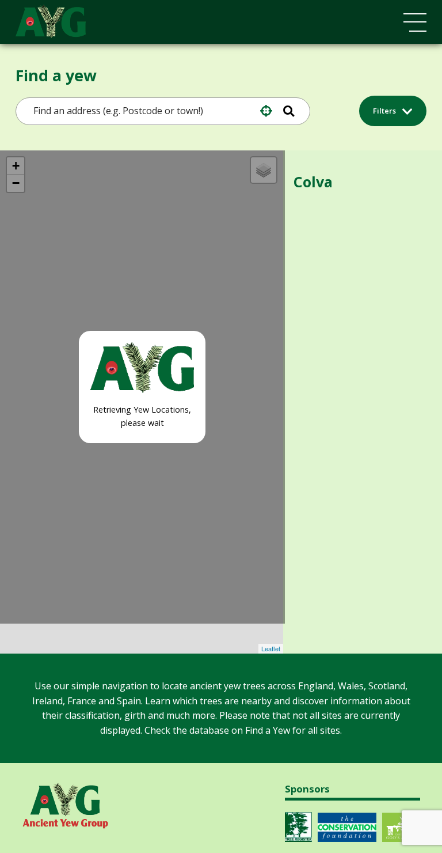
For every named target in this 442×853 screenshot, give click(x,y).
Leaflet (270, 648)
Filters (385, 110)
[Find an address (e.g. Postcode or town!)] (291, 111)
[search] (145, 111)
